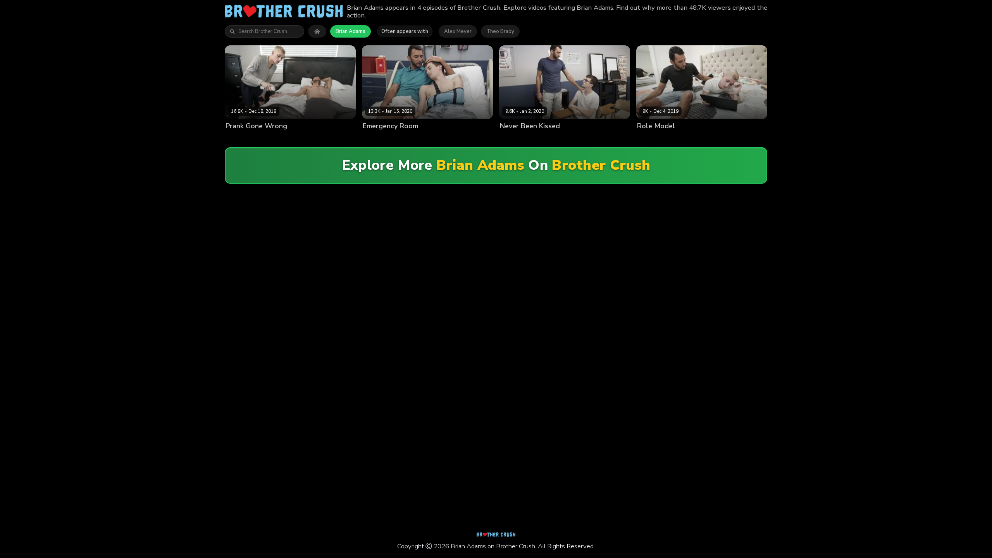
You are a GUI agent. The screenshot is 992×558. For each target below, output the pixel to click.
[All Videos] (317, 31)
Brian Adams (350, 31)
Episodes (307, 139)
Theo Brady (500, 31)
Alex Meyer (458, 31)
